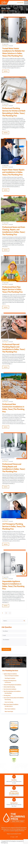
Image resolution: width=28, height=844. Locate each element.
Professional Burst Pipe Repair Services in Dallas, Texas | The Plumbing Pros (12, 289)
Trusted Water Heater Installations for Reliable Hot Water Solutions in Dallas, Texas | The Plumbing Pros (13, 52)
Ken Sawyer (5, 45)
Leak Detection (8, 682)
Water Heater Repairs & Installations (11, 704)
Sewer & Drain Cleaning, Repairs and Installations (14, 697)
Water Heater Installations (10, 708)
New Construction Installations (10, 689)
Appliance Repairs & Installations (10, 673)
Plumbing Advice (7, 695)
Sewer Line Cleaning (9, 702)
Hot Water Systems (9, 706)
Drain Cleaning (8, 699)
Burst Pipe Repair (8, 693)
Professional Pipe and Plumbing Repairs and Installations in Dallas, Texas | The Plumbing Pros (13, 348)
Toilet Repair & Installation (10, 678)
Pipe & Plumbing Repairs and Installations (12, 691)
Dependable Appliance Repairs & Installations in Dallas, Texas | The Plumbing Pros (13, 585)
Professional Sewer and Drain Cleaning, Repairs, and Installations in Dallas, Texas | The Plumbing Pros (13, 231)
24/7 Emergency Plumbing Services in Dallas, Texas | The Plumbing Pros (13, 526)
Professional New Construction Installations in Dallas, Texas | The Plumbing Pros (13, 408)
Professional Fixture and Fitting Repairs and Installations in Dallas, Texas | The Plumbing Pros (13, 468)
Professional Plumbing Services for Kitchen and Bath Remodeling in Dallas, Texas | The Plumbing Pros (13, 112)
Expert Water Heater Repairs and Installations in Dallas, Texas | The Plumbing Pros (13, 172)
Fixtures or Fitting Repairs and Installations (12, 684)
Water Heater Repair (9, 711)
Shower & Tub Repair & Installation (12, 675)
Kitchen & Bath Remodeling (9, 686)
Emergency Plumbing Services (10, 680)
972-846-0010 (20, 2)
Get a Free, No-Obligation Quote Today (14, 662)
